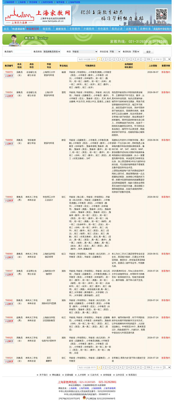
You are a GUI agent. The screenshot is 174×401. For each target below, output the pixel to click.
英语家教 (33, 2)
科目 (69, 51)
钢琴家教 (60, 2)
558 (148, 59)
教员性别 (127, 51)
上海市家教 (84, 388)
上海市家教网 (109, 388)
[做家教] (47, 29)
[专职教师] (75, 29)
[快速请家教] (18, 29)
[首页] (6, 29)
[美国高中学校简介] (162, 29)
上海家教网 (9, 2)
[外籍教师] (89, 29)
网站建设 (56, 375)
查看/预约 (165, 72)
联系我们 (133, 375)
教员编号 (9, 51)
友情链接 (107, 375)
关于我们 (43, 375)
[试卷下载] (131, 29)
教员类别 (38, 51)
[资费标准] (145, 29)
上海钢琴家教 (74, 2)
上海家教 (22, 2)
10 (138, 59)
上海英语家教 (47, 2)
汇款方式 (94, 375)
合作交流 (120, 375)
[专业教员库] (32, 29)
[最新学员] (61, 29)
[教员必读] (117, 29)
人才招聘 (82, 375)
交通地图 (69, 375)
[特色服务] (103, 29)
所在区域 (104, 51)
